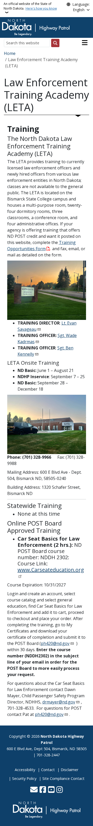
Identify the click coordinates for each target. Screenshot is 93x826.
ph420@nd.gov (55, 643)
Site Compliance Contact (63, 778)
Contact (48, 769)
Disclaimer (69, 769)
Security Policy (24, 778)
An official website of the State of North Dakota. (30, 6)
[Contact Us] (34, 790)
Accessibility (25, 769)
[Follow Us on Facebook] (43, 790)
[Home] (35, 27)
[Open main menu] (84, 42)
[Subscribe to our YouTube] (51, 790)
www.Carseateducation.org (51, 569)
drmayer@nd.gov (58, 702)
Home (10, 53)
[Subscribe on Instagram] (59, 790)
